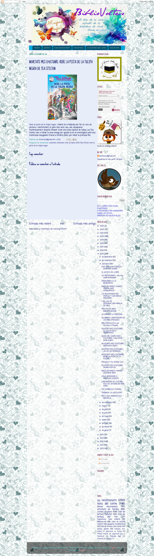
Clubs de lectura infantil (62, 48)
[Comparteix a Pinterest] (76, 139)
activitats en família (108, 509)
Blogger (82, 550)
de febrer (106, 427)
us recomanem (107, 500)
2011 (102, 445)
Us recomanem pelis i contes (96, 48)
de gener (105, 430)
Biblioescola (101, 521)
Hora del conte (114, 48)
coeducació (109, 539)
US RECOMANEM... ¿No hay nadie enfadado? (112, 276)
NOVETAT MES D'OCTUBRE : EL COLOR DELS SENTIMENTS (113, 330)
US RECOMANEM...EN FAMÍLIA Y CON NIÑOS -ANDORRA (112, 296)
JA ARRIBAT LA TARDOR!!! (112, 314)
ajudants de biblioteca (116, 524)
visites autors (103, 529)
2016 (102, 250)
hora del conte (107, 504)
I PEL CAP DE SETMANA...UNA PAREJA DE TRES (112, 303)
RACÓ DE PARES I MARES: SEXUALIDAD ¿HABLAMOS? (112, 288)
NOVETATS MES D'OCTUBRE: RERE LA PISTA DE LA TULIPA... (113, 356)
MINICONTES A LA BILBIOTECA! (109, 282)
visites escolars (104, 511)
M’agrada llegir (115, 536)
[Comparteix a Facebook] (73, 139)
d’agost (105, 406)
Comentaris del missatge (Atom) (54, 229)
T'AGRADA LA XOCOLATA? (112, 392)
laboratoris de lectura (114, 531)
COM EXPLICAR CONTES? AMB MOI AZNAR (111, 268)
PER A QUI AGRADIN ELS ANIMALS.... (112, 397)
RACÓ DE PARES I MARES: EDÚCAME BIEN (112, 372)
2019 (102, 240)
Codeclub (100, 539)
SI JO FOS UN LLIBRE (110, 272)
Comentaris (105, 463)
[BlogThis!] (69, 139)
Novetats (37, 48)
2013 (102, 438)
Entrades (104, 459)
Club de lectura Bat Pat (111, 515)
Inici (62, 223)
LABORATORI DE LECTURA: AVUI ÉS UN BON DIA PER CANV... (113, 383)
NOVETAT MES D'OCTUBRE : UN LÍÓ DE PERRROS (113, 350)
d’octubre (106, 264)
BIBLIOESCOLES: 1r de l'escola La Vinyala (110, 324)
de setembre (107, 402)
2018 (102, 243)
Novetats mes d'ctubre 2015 (68, 143)
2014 (102, 434)
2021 (102, 233)
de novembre (107, 260)
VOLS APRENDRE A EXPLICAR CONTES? (110, 377)
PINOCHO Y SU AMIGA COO (112, 362)
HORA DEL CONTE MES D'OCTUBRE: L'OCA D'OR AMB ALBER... (112, 338)
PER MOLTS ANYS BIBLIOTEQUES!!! (109, 310)
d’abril (104, 420)
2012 (102, 441)
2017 (102, 247)
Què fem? (47, 48)
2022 (102, 229)
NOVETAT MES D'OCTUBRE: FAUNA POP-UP (112, 366)
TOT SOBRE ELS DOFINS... (112, 389)
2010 (102, 448)
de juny (105, 413)
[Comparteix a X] (71, 139)
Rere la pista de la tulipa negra (42, 124)
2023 (102, 226)
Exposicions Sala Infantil (108, 519)
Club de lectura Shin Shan (111, 526)
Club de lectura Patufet (111, 513)
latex (114, 548)
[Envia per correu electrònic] (67, 139)
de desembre (107, 257)
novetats (52, 143)
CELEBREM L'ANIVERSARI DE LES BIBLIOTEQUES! (113, 318)
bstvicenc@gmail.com (108, 156)
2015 (102, 254)
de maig (105, 416)
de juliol (105, 409)
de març (105, 423)
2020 (102, 236)
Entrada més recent (40, 223)
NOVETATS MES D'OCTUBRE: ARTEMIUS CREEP (113, 344)
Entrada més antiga (84, 223)
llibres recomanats (107, 506)
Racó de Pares (78, 48)
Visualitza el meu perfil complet (109, 159)
